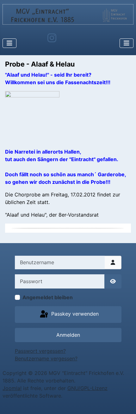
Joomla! (12, 388)
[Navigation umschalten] (9, 43)
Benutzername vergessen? (46, 358)
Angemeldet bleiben (47, 297)
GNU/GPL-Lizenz (87, 388)
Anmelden (68, 335)
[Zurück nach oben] (125, 402)
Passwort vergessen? (40, 351)
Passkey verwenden (74, 314)
